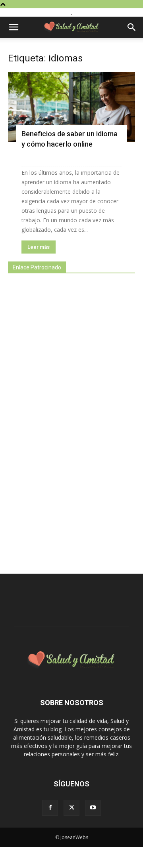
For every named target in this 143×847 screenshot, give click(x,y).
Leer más (38, 247)
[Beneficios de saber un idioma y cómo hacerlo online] (71, 107)
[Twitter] (71, 808)
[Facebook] (50, 808)
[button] (13, 27)
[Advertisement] (67, 419)
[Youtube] (93, 808)
